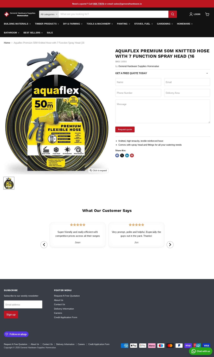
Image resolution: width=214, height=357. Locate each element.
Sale (50, 32)
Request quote (125, 129)
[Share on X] (122, 155)
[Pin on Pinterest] (132, 155)
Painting (122, 23)
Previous (43, 244)
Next (170, 244)
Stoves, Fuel (142, 23)
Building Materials (16, 23)
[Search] (172, 14)
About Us (58, 300)
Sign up (11, 314)
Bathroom (11, 32)
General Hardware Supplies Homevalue (138, 66)
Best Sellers (32, 32)
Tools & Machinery (99, 23)
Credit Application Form (65, 317)
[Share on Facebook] (117, 155)
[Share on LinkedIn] (127, 155)
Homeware (184, 23)
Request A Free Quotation (67, 296)
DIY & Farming (72, 23)
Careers (58, 313)
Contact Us (59, 304)
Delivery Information (64, 308)
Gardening (164, 23)
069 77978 (98, 3)
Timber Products (46, 23)
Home (7, 42)
